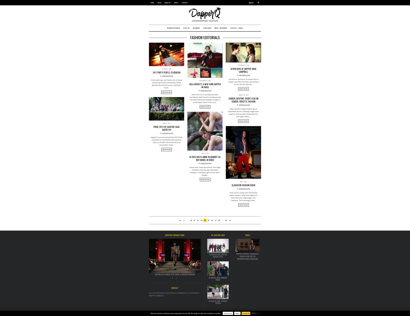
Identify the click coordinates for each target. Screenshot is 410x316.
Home (152, 2)
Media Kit (168, 2)
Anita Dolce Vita (167, 76)
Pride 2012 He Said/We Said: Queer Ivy (166, 128)
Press (159, 2)
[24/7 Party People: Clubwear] (166, 54)
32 (198, 220)
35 (208, 220)
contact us (160, 295)
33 (201, 220)
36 (212, 220)
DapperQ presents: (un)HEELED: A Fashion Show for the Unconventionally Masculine (247, 256)
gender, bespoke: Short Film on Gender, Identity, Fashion (243, 100)
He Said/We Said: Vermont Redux (218, 279)
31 (194, 220)
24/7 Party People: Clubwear (166, 72)
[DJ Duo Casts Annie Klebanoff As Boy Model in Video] (205, 131)
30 (191, 220)
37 (216, 220)
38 (219, 220)
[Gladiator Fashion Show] (243, 152)
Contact (185, 2)
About (176, 2)
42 (226, 220)
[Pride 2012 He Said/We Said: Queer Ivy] (166, 109)
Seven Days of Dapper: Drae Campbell (243, 70)
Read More (166, 92)
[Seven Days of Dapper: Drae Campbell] (243, 52)
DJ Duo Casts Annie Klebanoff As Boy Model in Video (205, 158)
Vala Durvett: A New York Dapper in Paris (205, 85)
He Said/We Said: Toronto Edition (218, 302)
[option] (175, 257)
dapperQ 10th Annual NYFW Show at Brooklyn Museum (175, 274)
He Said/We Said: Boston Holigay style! (218, 256)
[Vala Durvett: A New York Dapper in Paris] (205, 60)
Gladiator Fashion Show (243, 185)
